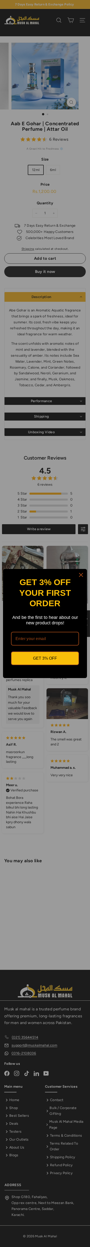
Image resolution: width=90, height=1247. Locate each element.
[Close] (81, 575)
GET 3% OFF (45, 658)
